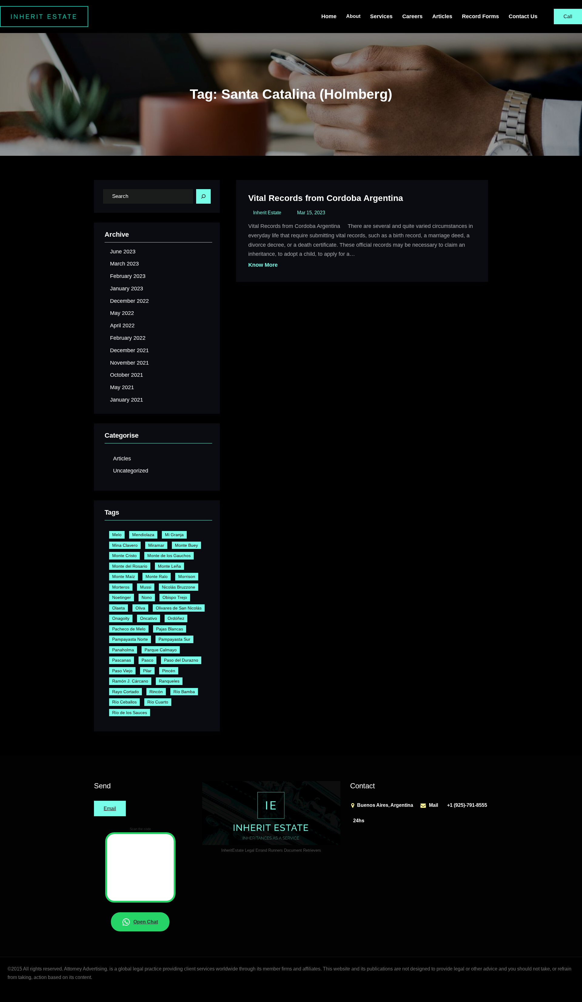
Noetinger (121, 597)
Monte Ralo (157, 576)
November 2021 (129, 363)
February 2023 (128, 276)
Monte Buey (186, 545)
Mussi (145, 587)
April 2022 (122, 325)
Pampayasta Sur (174, 639)
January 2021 (126, 400)
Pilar (147, 670)
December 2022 (129, 301)
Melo (117, 534)
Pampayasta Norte (130, 639)
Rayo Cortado (125, 691)
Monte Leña (169, 566)
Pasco (147, 660)
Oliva (140, 608)
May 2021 (122, 387)
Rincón (156, 691)
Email (110, 808)
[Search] (203, 196)
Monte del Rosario (129, 566)
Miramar (156, 545)
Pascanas (121, 660)
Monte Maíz (123, 576)
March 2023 (124, 264)
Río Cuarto (157, 702)
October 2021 (126, 375)
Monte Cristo (124, 555)
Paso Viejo (122, 670)
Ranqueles (169, 681)
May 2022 (122, 313)
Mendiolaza (143, 534)
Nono (147, 597)
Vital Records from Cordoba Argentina (325, 198)
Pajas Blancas (169, 628)
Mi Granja (174, 534)
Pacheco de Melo (129, 628)
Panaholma (123, 649)
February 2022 (128, 338)
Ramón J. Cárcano (130, 681)
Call (568, 16)
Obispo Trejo (174, 597)
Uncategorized (130, 471)
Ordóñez (176, 618)
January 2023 (126, 289)
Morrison (186, 576)
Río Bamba (184, 691)
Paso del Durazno (181, 660)
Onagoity (120, 618)
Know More (263, 265)
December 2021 (129, 350)
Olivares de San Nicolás (179, 608)
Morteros (120, 587)
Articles (122, 459)
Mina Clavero (125, 545)
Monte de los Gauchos (169, 555)
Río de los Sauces (129, 712)
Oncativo (148, 618)
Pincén (168, 670)
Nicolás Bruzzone (178, 587)
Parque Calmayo (161, 649)
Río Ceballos (124, 702)
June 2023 (122, 252)
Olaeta (118, 608)
